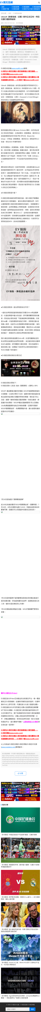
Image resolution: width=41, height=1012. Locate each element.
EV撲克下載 (5, 9)
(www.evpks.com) (16, 74)
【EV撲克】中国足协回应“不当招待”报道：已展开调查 (19, 834)
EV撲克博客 (31, 1004)
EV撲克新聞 (15, 7)
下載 (23, 80)
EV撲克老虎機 (17, 13)
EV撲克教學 (25, 7)
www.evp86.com (17, 68)
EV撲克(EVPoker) (10, 693)
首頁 (2, 7)
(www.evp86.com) (32, 80)
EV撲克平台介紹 (26, 9)
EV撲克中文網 (15, 1004)
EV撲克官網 (6, 2)
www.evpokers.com (8, 747)
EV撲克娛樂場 (36, 7)
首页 (9, 13)
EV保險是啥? (36, 9)
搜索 (32, 1009)
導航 (8, 74)
